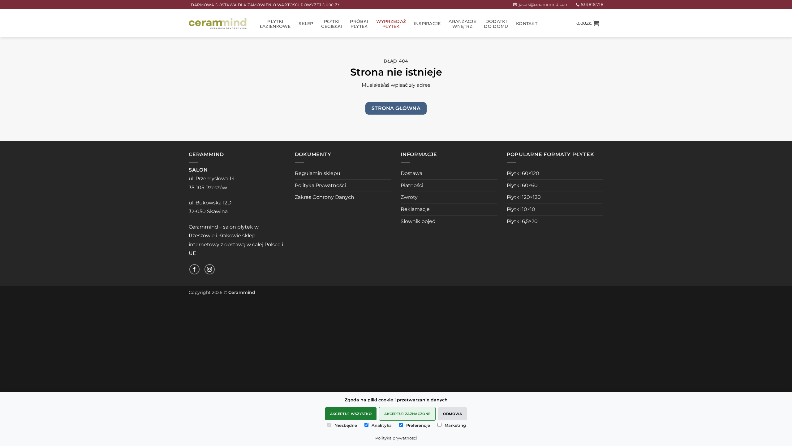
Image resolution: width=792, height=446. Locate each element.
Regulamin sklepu (317, 173)
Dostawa (411, 173)
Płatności (412, 185)
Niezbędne (345, 425)
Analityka (382, 425)
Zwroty (409, 197)
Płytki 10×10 (521, 209)
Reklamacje (415, 209)
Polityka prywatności (396, 437)
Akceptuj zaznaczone (407, 414)
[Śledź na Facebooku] (194, 269)
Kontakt (526, 23)
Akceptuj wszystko (351, 414)
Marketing (455, 425)
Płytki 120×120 (524, 197)
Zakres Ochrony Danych (324, 197)
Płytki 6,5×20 (522, 221)
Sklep (306, 23)
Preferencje (418, 425)
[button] (587, 23)
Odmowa (452, 414)
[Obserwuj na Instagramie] (209, 269)
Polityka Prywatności (320, 185)
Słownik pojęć (418, 221)
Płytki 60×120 (523, 173)
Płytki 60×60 (522, 185)
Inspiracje (427, 23)
